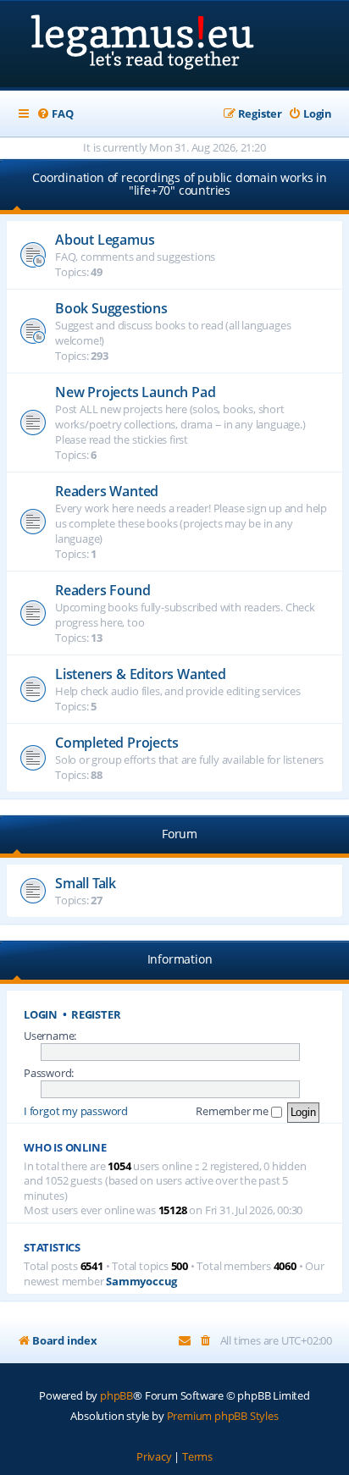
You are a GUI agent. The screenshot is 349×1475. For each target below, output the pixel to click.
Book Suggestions (111, 308)
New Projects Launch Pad (135, 392)
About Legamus (104, 239)
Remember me (233, 1111)
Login (41, 1015)
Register (95, 1015)
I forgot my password (76, 1111)
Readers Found (102, 590)
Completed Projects (116, 742)
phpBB (116, 1395)
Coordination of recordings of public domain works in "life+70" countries (179, 183)
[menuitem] (54, 114)
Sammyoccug (141, 1281)
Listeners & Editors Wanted (140, 674)
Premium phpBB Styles (223, 1415)
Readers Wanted (106, 491)
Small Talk (85, 883)
